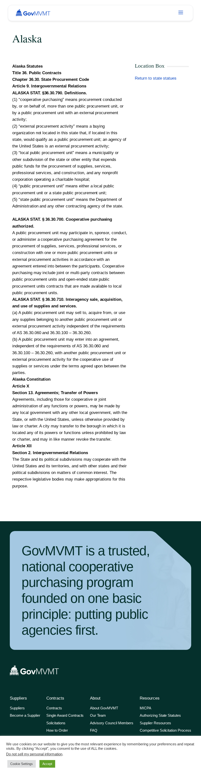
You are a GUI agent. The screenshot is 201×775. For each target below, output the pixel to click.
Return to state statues (155, 78)
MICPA (145, 708)
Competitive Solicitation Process (165, 730)
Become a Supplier (25, 715)
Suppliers (17, 708)
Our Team (98, 715)
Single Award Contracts (65, 715)
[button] (180, 13)
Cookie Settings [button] (21, 764)
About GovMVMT (104, 708)
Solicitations (55, 723)
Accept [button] (47, 764)
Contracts (54, 708)
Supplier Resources (155, 723)
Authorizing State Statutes (160, 715)
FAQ (93, 730)
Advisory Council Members (111, 723)
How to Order (57, 730)
